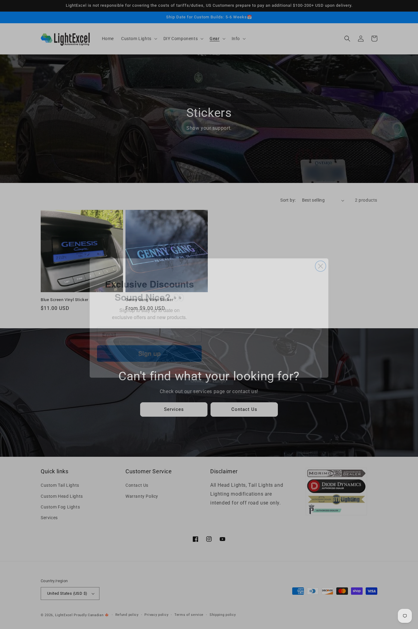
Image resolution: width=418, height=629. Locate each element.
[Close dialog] (320, 244)
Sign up (149, 348)
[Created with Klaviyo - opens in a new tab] (209, 389)
